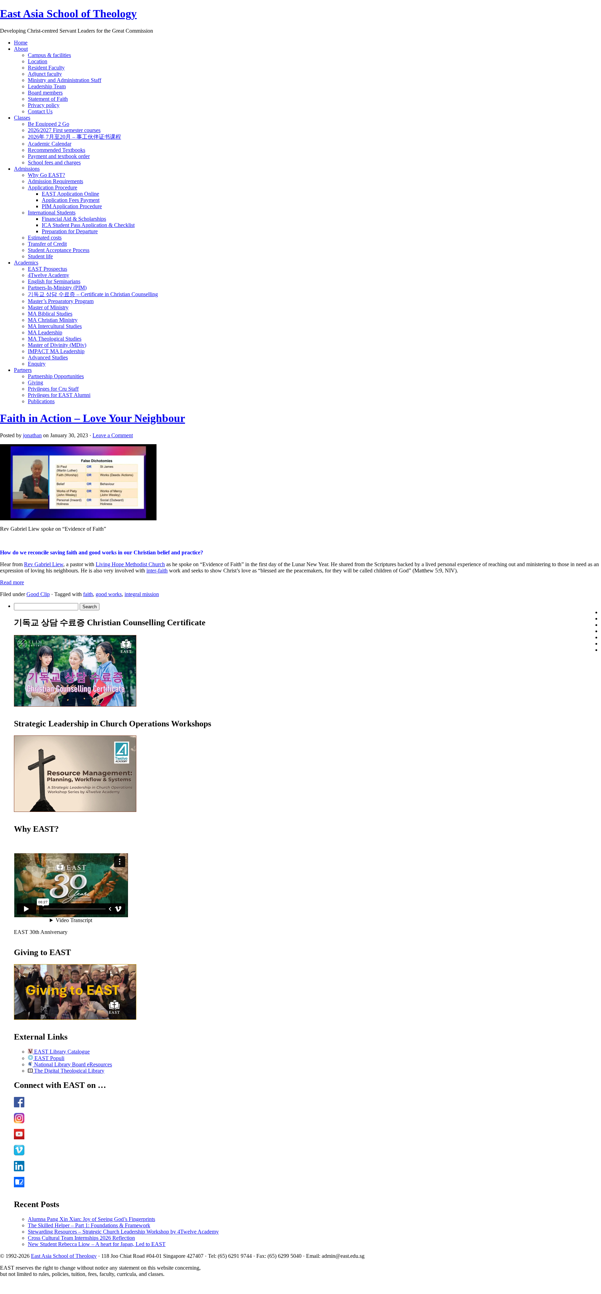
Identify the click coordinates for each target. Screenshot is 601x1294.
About (21, 49)
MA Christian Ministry (53, 320)
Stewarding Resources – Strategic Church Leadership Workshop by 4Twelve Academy (123, 1232)
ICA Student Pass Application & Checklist (88, 225)
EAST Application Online (70, 194)
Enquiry (37, 364)
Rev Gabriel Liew (43, 564)
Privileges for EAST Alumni (59, 395)
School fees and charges (54, 162)
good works (109, 594)
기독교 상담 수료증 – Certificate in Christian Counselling (93, 294)
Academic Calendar (49, 144)
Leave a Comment (113, 435)
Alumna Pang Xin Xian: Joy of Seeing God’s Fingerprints (91, 1219)
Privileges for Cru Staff (53, 389)
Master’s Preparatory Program (61, 301)
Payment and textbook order (59, 156)
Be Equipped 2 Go (48, 124)
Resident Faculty (46, 68)
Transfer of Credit (47, 244)
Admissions (27, 169)
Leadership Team (47, 86)
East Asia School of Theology (68, 13)
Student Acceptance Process (58, 250)
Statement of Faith (48, 99)
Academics (26, 263)
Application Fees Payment (70, 200)
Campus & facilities (49, 55)
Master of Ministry (48, 307)
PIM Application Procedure (72, 206)
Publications (41, 401)
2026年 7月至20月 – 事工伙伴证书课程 (74, 137)
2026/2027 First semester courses (64, 130)
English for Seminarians (54, 281)
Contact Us (40, 111)
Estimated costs (45, 238)
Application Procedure (52, 187)
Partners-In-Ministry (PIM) (57, 288)
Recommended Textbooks (56, 150)
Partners (23, 370)
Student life (40, 256)
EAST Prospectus (47, 269)
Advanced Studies (48, 357)
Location (37, 61)
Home (20, 43)
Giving (35, 382)
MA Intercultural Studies (55, 326)
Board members (45, 93)
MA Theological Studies (54, 339)
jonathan (32, 435)
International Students (51, 212)
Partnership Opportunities (56, 376)
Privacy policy (43, 105)
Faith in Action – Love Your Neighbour (92, 418)
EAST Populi (48, 1058)
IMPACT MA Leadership (56, 351)
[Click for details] (75, 810)
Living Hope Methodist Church (130, 564)
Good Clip (38, 594)
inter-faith (157, 570)
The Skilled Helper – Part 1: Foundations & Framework (89, 1225)
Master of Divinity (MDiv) (57, 345)
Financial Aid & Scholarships (74, 219)
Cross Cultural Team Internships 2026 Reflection (81, 1238)
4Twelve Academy (48, 275)
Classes (22, 118)
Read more (12, 582)
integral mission (142, 594)
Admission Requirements (55, 181)
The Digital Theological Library (68, 1071)
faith (88, 594)
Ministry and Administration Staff (64, 80)
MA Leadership (45, 332)
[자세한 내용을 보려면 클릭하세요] (75, 705)
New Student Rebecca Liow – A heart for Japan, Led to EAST (97, 1244)
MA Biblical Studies (50, 314)
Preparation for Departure (70, 231)
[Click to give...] (75, 1018)
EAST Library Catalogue (61, 1052)
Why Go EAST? (46, 175)
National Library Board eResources (72, 1064)
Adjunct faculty (45, 74)
